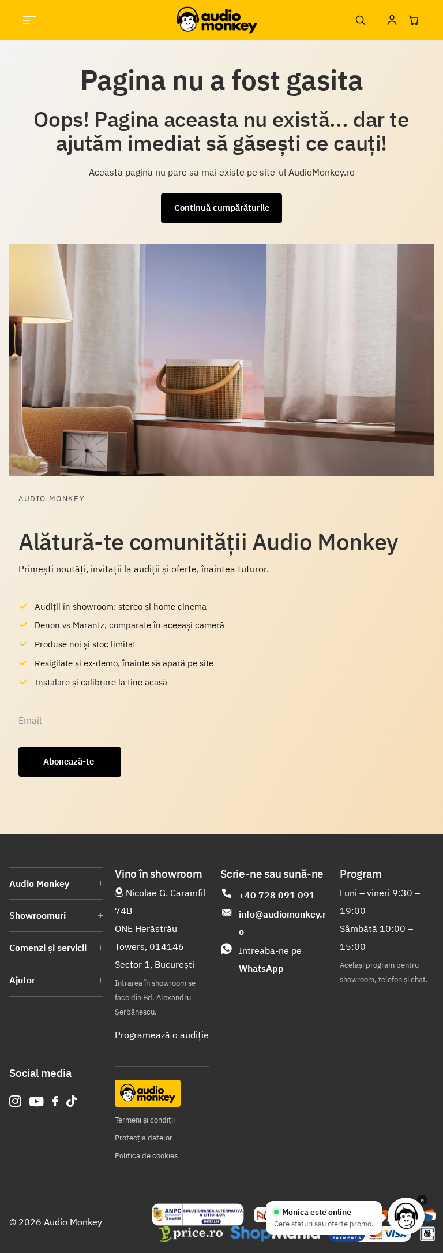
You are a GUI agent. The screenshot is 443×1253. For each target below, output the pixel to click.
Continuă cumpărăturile (221, 207)
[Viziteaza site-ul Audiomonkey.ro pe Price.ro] (191, 1234)
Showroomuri (37, 915)
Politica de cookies (146, 1156)
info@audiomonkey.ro (282, 923)
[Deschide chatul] (406, 1216)
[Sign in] (391, 20)
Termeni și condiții (145, 1120)
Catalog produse (29, 20)
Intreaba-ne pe (270, 959)
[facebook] (55, 1101)
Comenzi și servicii (48, 947)
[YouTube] (36, 1101)
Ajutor (22, 980)
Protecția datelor (143, 1138)
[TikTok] (71, 1101)
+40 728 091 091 (277, 895)
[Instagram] (15, 1101)
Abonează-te (69, 761)
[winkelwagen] (413, 20)
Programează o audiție (162, 1035)
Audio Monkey (39, 883)
